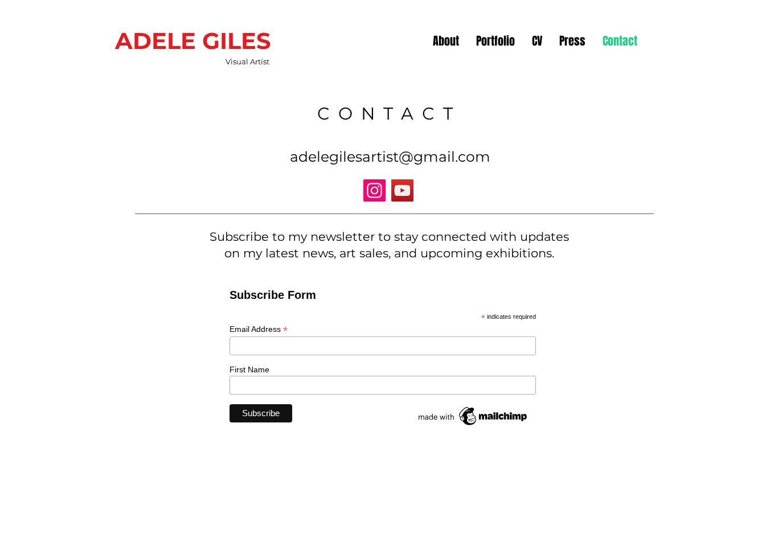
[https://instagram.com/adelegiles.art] (374, 190)
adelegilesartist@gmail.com (390, 156)
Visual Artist (247, 61)
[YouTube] (402, 190)
